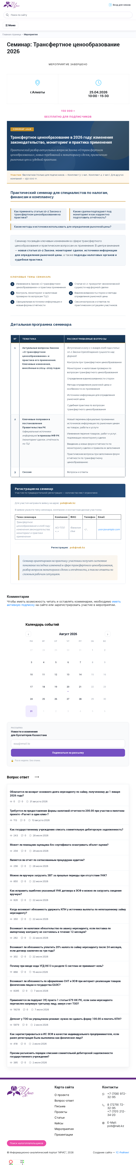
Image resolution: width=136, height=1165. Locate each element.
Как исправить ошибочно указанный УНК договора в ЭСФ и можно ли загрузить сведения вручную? (65, 892)
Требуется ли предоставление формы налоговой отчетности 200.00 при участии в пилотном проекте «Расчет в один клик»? (67, 812)
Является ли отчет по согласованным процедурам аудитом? (47, 860)
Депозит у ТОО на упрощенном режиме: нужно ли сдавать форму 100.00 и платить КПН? (65, 1018)
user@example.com (109, 529)
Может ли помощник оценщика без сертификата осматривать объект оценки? (59, 844)
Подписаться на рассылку (68, 752)
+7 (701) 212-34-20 (116, 1113)
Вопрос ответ (18, 777)
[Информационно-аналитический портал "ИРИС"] (11, 5)
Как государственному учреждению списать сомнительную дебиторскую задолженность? (66, 829)
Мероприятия (31, 34)
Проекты (61, 1112)
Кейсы (59, 1123)
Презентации (64, 1134)
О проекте (62, 1095)
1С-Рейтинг (122, 1152)
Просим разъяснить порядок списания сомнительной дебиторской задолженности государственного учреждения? (61, 1054)
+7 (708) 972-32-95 (116, 1095)
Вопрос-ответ (64, 1100)
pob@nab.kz (67, 503)
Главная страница (12, 34)
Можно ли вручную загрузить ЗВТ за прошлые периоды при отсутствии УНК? (58, 875)
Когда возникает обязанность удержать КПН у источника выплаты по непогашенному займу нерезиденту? (68, 911)
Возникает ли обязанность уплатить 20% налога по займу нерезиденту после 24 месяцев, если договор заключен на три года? (66, 948)
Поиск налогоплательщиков (26, 1143)
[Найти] (7, 15)
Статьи (60, 1117)
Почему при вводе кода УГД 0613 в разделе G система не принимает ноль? (56, 966)
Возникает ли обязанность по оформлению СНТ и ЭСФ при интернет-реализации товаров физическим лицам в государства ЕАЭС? (65, 982)
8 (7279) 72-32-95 (115, 1106)
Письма (60, 1106)
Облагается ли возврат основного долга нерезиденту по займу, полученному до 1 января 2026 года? (65, 793)
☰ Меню (10, 25)
